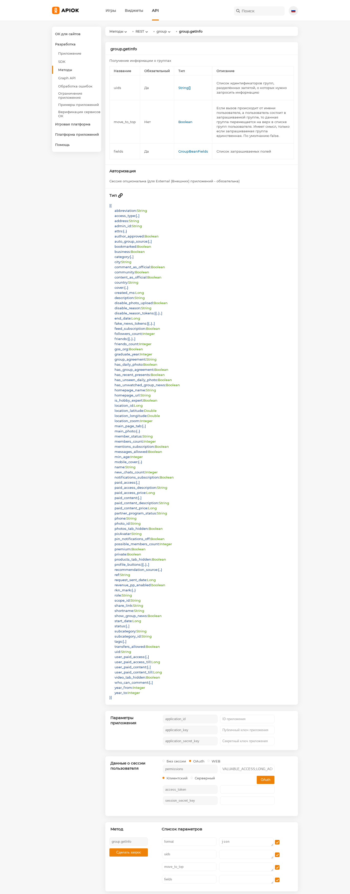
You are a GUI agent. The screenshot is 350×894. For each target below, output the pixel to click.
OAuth (198, 761)
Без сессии (176, 761)
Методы (116, 31)
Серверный (205, 778)
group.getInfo (190, 31)
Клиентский (177, 778)
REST (140, 31)
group (162, 31)
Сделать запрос (128, 852)
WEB (216, 761)
